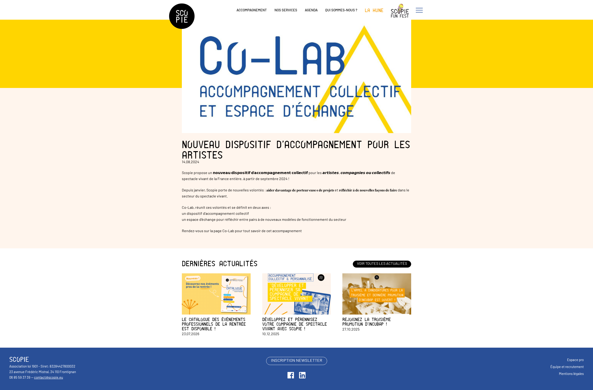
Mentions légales (571, 374)
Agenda (311, 10)
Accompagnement (252, 10)
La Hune (374, 10)
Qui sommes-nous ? (341, 10)
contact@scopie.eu (48, 378)
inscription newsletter (296, 361)
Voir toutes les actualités (382, 264)
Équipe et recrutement (567, 367)
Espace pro (575, 360)
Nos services (285, 10)
